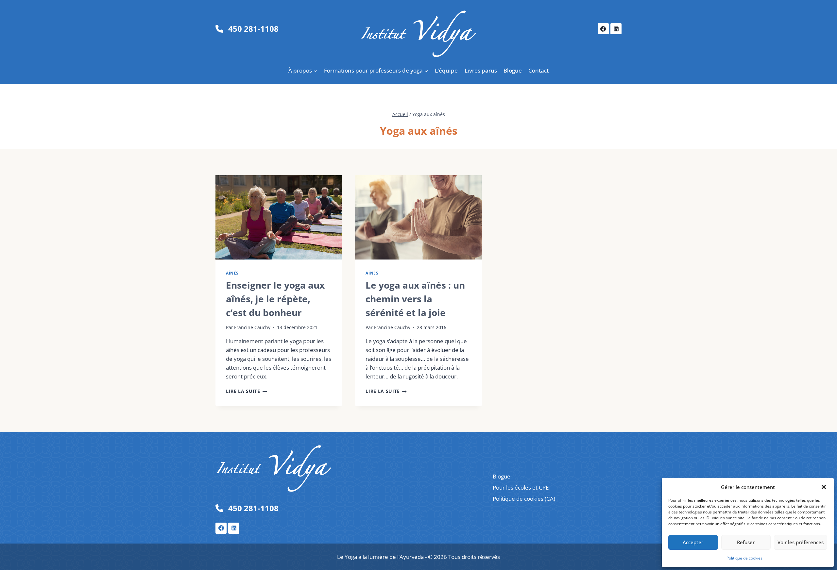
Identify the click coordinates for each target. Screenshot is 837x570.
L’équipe (446, 70)
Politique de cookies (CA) (524, 498)
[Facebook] (603, 28)
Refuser (746, 542)
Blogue (513, 70)
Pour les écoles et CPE (521, 487)
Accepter (693, 542)
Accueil (400, 114)
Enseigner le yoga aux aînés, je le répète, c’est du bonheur (275, 299)
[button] (824, 487)
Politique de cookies (744, 558)
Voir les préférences (800, 542)
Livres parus (481, 70)
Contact (538, 70)
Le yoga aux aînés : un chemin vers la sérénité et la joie (415, 299)
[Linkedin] (616, 28)
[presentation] (278, 217)
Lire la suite (246, 391)
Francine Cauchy (252, 327)
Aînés (232, 273)
